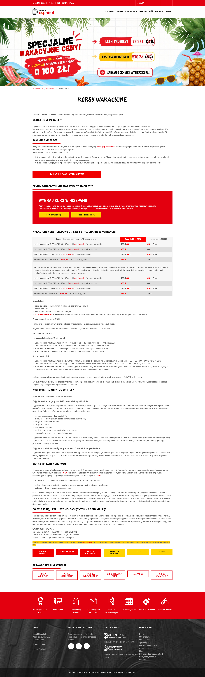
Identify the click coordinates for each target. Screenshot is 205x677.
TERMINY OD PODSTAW (114, 552)
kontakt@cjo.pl (87, 542)
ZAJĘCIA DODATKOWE (44, 314)
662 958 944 (40, 644)
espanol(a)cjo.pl (39, 649)
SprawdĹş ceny (145, 642)
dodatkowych (79, 244)
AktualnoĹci (144, 648)
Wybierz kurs (144, 637)
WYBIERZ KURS (123, 12)
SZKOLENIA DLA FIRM (114, 575)
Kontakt (142, 660)
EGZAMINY (138, 574)
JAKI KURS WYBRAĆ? (43, 552)
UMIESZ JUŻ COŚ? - (66, 174)
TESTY (138, 551)
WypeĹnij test (144, 640)
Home (141, 634)
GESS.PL (133, 672)
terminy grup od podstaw (105, 147)
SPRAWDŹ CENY (50, 89)
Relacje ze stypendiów (86, 215)
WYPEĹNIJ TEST (136, 12)
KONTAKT (168, 12)
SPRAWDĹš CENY (151, 12)
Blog (141, 651)
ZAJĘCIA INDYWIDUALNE (90, 575)
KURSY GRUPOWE (67, 551)
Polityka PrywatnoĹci (147, 657)
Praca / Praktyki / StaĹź (148, 645)
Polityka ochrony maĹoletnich (151, 654)
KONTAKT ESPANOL (38, 89)
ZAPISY (162, 551)
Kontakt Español (39, 634)
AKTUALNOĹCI (110, 12)
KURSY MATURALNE (67, 575)
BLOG (161, 12)
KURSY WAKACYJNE (162, 575)
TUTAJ (64, 473)
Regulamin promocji (53, 215)
